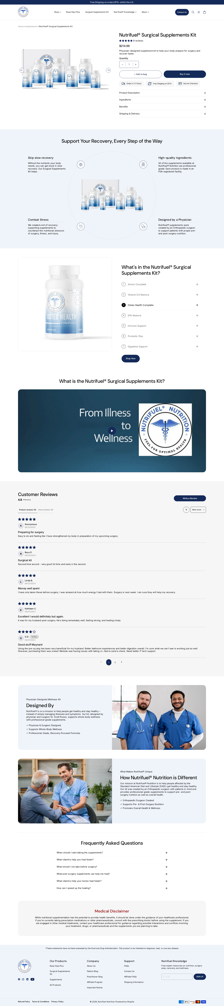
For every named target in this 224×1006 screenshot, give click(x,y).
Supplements (31, 26)
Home (21, 26)
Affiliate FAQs (130, 977)
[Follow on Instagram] (23, 979)
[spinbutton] (129, 64)
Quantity (123, 58)
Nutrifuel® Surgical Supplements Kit (56, 26)
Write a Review (190, 498)
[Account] (198, 12)
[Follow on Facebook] (19, 979)
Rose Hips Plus (73, 12)
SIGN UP (199, 976)
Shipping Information (134, 982)
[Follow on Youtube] (32, 979)
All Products (55, 985)
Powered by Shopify (125, 1002)
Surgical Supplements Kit (97, 12)
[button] (57, 12)
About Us (91, 966)
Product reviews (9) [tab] (27, 510)
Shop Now (130, 358)
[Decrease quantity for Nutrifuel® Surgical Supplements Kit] (122, 64)
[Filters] (186, 510)
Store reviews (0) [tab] (45, 510)
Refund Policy (24, 1001)
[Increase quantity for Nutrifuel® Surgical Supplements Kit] (135, 64)
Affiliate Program (95, 982)
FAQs (126, 966)
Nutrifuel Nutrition (106, 1002)
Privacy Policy (57, 1001)
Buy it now (185, 74)
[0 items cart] (204, 12)
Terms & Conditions (40, 1001)
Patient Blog (92, 971)
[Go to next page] (122, 662)
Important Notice (95, 987)
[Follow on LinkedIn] (27, 979)
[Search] (193, 12)
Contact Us (182, 12)
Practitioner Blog (95, 977)
